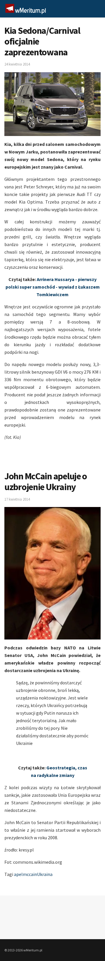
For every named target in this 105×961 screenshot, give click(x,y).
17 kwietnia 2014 (17, 499)
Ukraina (44, 874)
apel (18, 874)
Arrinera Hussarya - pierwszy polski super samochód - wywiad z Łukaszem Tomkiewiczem (53, 286)
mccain (30, 874)
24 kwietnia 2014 (17, 64)
